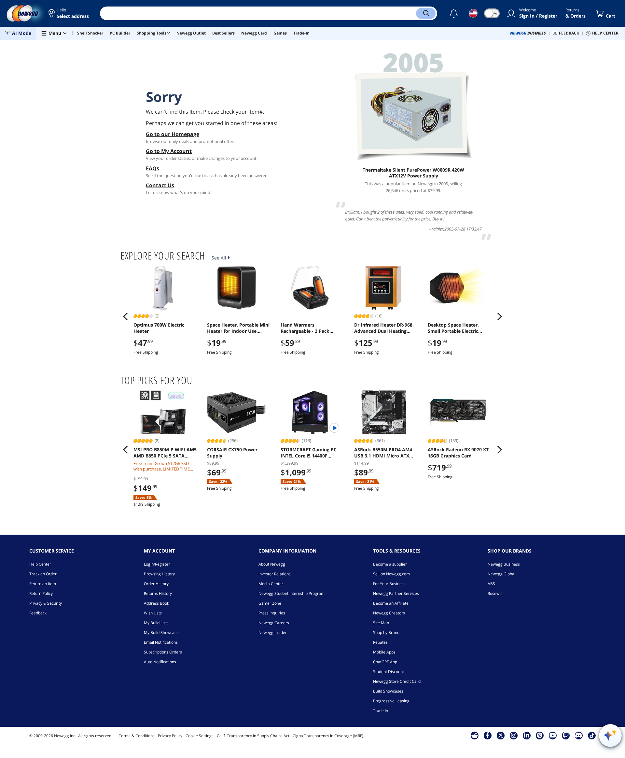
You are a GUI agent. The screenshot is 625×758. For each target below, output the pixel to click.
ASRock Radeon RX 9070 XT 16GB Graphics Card (458, 452)
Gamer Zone (269, 603)
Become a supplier (390, 564)
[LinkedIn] (526, 735)
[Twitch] (566, 735)
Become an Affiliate (391, 603)
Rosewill (495, 593)
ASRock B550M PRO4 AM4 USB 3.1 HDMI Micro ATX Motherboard (383, 452)
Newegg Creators (389, 613)
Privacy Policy (170, 735)
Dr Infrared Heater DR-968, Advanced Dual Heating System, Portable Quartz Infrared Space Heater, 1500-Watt (386, 328)
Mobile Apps (384, 652)
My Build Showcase (161, 632)
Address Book (156, 603)
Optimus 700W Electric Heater (158, 328)
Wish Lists (153, 613)
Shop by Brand (386, 632)
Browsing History (159, 574)
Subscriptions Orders (163, 652)
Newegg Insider (272, 632)
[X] (501, 735)
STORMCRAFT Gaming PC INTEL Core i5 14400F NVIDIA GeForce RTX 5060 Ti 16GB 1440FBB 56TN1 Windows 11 (312, 452)
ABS (491, 583)
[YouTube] (552, 735)
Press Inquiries (271, 613)
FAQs (152, 168)
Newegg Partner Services (396, 593)
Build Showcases (388, 691)
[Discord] (578, 735)
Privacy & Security (45, 603)
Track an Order (43, 574)
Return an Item (42, 583)
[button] (69, 13)
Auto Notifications (160, 662)
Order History (156, 583)
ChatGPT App (385, 662)
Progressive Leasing (391, 701)
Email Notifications (161, 642)
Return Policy (41, 593)
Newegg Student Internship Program (291, 593)
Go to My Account (169, 151)
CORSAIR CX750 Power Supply (232, 452)
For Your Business (389, 583)
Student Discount (388, 671)
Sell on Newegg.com (391, 574)
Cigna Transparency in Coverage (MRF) (328, 735)
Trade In (380, 710)
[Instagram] (513, 735)
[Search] (426, 13)
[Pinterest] (539, 735)
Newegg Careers (273, 622)
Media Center (270, 583)
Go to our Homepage (172, 134)
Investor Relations (274, 574)
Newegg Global (501, 574)
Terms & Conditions (137, 735)
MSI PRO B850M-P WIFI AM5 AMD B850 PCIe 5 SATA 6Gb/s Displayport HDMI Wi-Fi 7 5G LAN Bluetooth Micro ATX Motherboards (165, 452)
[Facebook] (487, 735)
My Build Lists (156, 622)
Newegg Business (504, 564)
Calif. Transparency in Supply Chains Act (253, 735)
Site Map (381, 622)
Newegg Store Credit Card (397, 681)
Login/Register (157, 564)
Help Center (40, 564)
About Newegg (271, 564)
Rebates (380, 642)
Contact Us (160, 185)
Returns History (158, 593)
